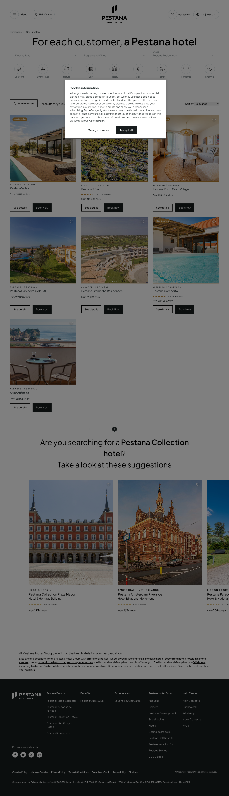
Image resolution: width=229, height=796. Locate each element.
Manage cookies (98, 130)
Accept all (126, 130)
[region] (115, 109)
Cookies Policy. (97, 120)
